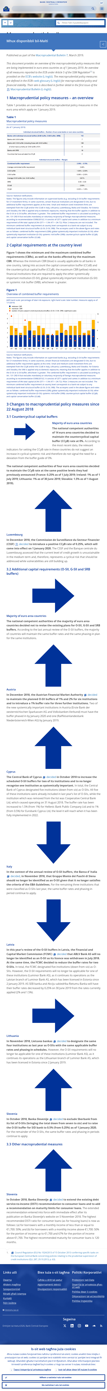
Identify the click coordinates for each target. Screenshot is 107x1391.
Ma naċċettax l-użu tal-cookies (55, 1385)
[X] (65, 1326)
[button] (102, 3)
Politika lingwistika (82, 1301)
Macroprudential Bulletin (25, 89)
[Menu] (102, 9)
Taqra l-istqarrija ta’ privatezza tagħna (32, 1370)
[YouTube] (87, 1326)
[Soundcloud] (94, 1326)
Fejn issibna (9, 1303)
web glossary (42, 81)
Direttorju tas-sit (12, 1310)
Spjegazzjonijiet (11, 1289)
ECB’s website (33, 77)
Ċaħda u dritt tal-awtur (50, 1280)
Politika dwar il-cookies (84, 1292)
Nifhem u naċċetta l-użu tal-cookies (56, 1378)
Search (93, 8)
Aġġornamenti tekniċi (49, 1285)
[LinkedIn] (72, 1326)
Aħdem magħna (12, 1285)
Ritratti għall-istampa (14, 1294)
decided (24, 544)
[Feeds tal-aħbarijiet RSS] (101, 1326)
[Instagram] (79, 1326)
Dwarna (7, 1280)
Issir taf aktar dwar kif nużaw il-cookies (77, 1370)
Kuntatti (7, 1298)
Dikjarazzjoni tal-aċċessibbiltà (88, 1296)
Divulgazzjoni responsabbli (52, 1289)
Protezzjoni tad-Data (83, 1280)
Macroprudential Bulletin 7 (52, 55)
